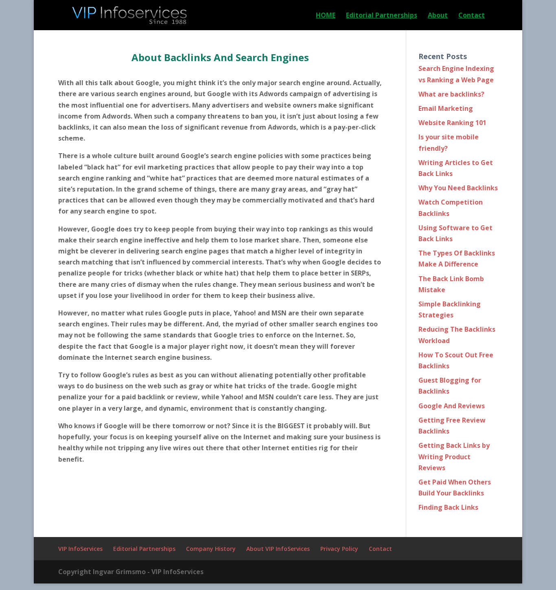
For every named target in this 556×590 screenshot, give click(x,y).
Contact (471, 16)
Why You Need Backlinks (458, 187)
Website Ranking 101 (452, 122)
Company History (211, 549)
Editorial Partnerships (381, 16)
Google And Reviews (451, 405)
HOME (325, 16)
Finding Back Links (448, 507)
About (438, 16)
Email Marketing (445, 108)
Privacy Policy (339, 549)
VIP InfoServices (80, 549)
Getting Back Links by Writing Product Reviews (454, 456)
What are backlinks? (451, 94)
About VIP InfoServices (278, 549)
